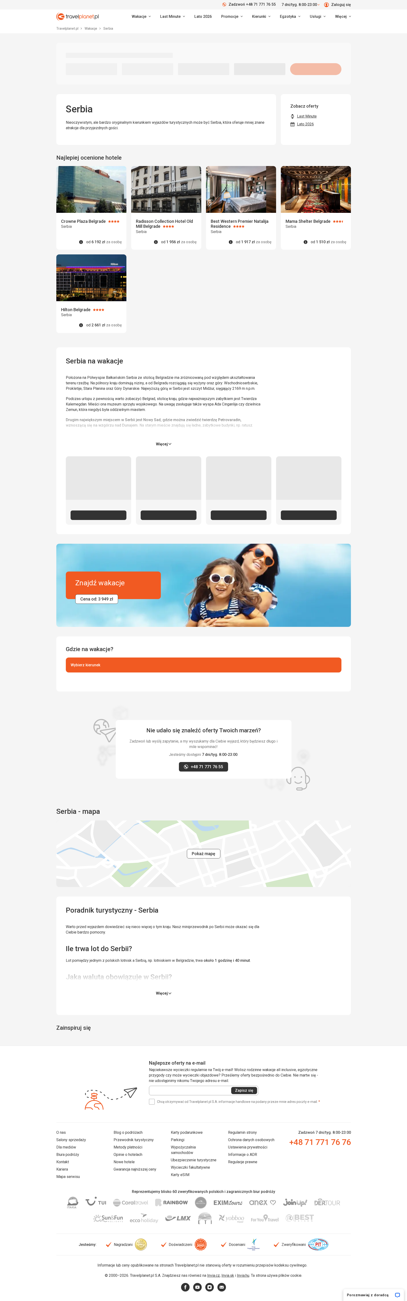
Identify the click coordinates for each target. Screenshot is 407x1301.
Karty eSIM (180, 1174)
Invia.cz (213, 1275)
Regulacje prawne (242, 1162)
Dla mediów (66, 1147)
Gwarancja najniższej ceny (135, 1169)
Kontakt (62, 1162)
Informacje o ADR (242, 1154)
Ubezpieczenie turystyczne (193, 1160)
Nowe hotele (124, 1162)
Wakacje (91, 28)
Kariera (62, 1169)
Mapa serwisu (68, 1176)
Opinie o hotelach (128, 1154)
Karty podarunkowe (187, 1132)
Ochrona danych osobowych (251, 1140)
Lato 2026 (203, 16)
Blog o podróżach (128, 1132)
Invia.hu (243, 1275)
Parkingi (177, 1140)
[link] (172, 17)
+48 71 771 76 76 (320, 1142)
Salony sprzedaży (71, 1140)
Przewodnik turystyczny (134, 1140)
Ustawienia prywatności (247, 1147)
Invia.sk (227, 1275)
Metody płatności (128, 1147)
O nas (61, 1132)
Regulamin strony (242, 1132)
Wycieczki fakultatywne (190, 1167)
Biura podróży (67, 1154)
